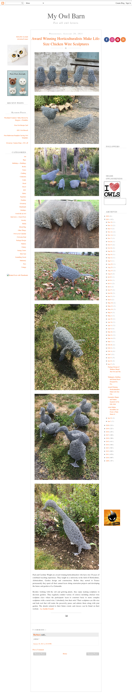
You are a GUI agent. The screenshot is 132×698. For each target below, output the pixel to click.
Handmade (22, 207)
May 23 (110, 306)
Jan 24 (110, 361)
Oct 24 (110, 241)
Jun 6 (110, 299)
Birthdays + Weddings (19, 163)
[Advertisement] (66, 666)
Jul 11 (110, 283)
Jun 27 (110, 290)
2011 (107, 454)
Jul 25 (110, 277)
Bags (24, 160)
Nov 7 (110, 238)
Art (25, 156)
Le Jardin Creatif (46, 608)
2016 (107, 438)
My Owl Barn (66, 15)
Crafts (24, 180)
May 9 (110, 312)
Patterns (23, 244)
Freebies (23, 200)
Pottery (24, 247)
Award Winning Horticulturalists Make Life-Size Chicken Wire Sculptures (66, 41)
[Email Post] (66, 616)
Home (65, 653)
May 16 (110, 309)
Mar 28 (110, 332)
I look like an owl (20, 213)
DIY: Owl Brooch (22, 130)
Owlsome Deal (21, 237)
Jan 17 (110, 364)
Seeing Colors (21, 250)
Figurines (23, 197)
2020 (107, 425)
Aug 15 (110, 270)
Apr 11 (110, 325)
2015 (107, 441)
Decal (24, 183)
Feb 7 (110, 354)
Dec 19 (110, 222)
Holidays (23, 210)
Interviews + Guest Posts (18, 217)
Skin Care (23, 254)
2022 (107, 216)
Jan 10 (110, 418)
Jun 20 (110, 293)
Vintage (23, 267)
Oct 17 (110, 245)
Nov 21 (110, 232)
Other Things (22, 230)
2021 (107, 219)
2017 (107, 435)
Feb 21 (110, 348)
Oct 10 (110, 248)
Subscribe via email (22, 37)
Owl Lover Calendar (20, 234)
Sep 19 (110, 254)
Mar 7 (110, 341)
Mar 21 (110, 335)
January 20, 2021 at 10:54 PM (42, 644)
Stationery (23, 260)
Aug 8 (110, 274)
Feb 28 (110, 345)
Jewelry (23, 220)
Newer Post (40, 653)
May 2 (110, 316)
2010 (107, 457)
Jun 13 (110, 296)
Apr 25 (110, 319)
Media (24, 223)
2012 (107, 451)
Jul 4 (109, 287)
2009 (107, 461)
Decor (24, 187)
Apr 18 (110, 322)
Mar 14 (110, 338)
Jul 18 (110, 280)
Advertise (20, 39)
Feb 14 (110, 351)
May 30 (110, 303)
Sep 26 (110, 251)
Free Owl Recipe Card (21, 125)
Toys (24, 264)
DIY (24, 190)
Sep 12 (110, 258)
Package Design (21, 240)
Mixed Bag (22, 227)
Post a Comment (38, 649)
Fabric (24, 193)
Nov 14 (110, 235)
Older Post (93, 653)
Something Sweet (20, 257)
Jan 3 (109, 421)
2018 (107, 432)
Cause (24, 170)
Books (24, 166)
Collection (23, 177)
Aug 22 (110, 267)
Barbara (37, 634)
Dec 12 (110, 225)
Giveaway (23, 203)
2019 (107, 428)
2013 (107, 448)
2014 (107, 445)
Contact (25, 39)
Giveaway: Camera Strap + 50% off (17, 143)
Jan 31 (110, 358)
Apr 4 (110, 329)
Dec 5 (110, 229)
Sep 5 (110, 261)
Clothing (23, 173)
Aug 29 (110, 264)
